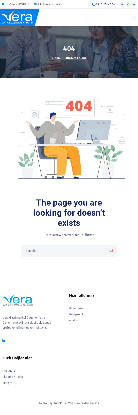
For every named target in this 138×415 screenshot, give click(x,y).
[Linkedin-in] (3, 341)
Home (89, 235)
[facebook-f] (128, 4)
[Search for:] (69, 251)
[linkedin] (134, 4)
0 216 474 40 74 (105, 4)
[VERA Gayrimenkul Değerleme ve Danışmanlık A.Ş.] (17, 17)
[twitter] (122, 4)
